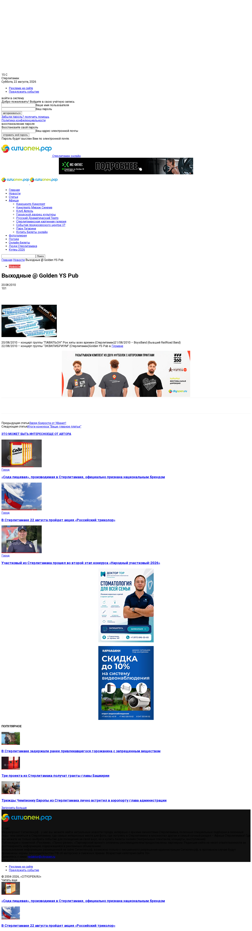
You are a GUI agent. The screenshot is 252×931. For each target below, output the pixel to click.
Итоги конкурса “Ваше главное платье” (54, 426)
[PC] (126, 173)
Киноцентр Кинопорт (30, 204)
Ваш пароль (44, 109)
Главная (14, 190)
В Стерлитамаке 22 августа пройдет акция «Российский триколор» (58, 520)
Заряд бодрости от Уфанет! (47, 423)
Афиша (14, 200)
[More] (116, 294)
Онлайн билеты (19, 242)
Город (5, 470)
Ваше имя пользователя (52, 105)
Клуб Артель (24, 211)
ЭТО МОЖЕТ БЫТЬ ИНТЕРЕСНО (24, 434)
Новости (14, 193)
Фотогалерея (18, 235)
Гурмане (117, 346)
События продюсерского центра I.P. (40, 225)
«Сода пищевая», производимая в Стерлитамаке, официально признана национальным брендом (83, 477)
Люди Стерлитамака (23, 246)
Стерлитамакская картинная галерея (41, 221)
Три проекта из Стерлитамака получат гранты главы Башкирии (55, 776)
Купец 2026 (17, 249)
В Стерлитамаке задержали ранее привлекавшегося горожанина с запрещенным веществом (80, 751)
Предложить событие (24, 91)
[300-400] (126, 641)
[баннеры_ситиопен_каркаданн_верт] (126, 719)
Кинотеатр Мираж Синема (34, 207)
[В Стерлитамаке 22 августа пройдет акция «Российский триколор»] (21, 509)
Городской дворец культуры (36, 214)
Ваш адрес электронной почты (57, 131)
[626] (126, 396)
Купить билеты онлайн (32, 232)
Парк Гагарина (26, 228)
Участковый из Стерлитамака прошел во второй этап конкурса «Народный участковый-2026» (80, 563)
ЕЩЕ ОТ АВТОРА (59, 434)
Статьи (13, 197)
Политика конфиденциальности (23, 120)
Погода (14, 239)
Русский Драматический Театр (37, 218)
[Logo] (15, 183)
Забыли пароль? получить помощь (25, 117)
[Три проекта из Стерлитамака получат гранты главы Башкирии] (10, 768)
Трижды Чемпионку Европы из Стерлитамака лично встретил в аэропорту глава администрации (84, 800)
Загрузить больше (14, 807)
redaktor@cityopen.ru (41, 856)
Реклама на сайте (21, 88)
